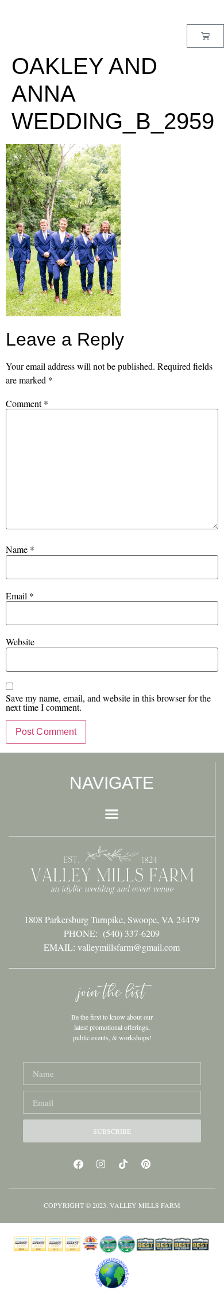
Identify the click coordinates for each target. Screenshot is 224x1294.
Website (20, 641)
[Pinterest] (146, 1163)
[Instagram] (101, 1163)
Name (20, 549)
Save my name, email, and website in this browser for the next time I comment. (108, 703)
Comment (27, 403)
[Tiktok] (123, 1163)
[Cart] (205, 36)
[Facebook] (78, 1163)
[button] (112, 814)
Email (20, 595)
